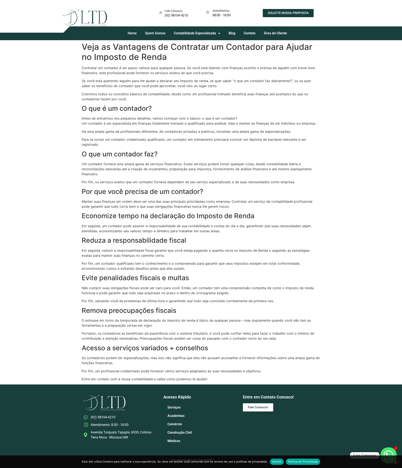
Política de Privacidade (303, 461)
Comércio (175, 424)
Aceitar (277, 461)
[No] (395, 461)
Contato (249, 33)
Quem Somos (155, 33)
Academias (176, 416)
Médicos (174, 441)
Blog (232, 33)
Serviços (174, 407)
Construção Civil (180, 432)
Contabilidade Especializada (195, 33)
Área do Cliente (275, 33)
